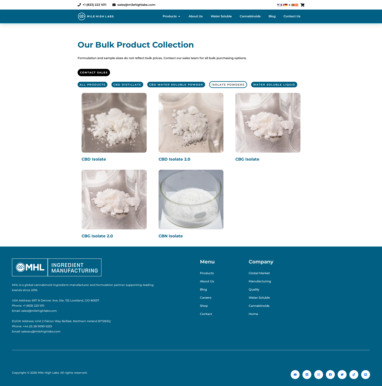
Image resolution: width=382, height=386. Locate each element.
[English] (279, 5)
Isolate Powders (228, 84)
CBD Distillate (127, 84)
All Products (92, 84)
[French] (282, 5)
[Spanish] (297, 5)
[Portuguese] (293, 5)
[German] (286, 5)
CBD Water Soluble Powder (176, 84)
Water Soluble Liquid (274, 84)
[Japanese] (289, 5)
